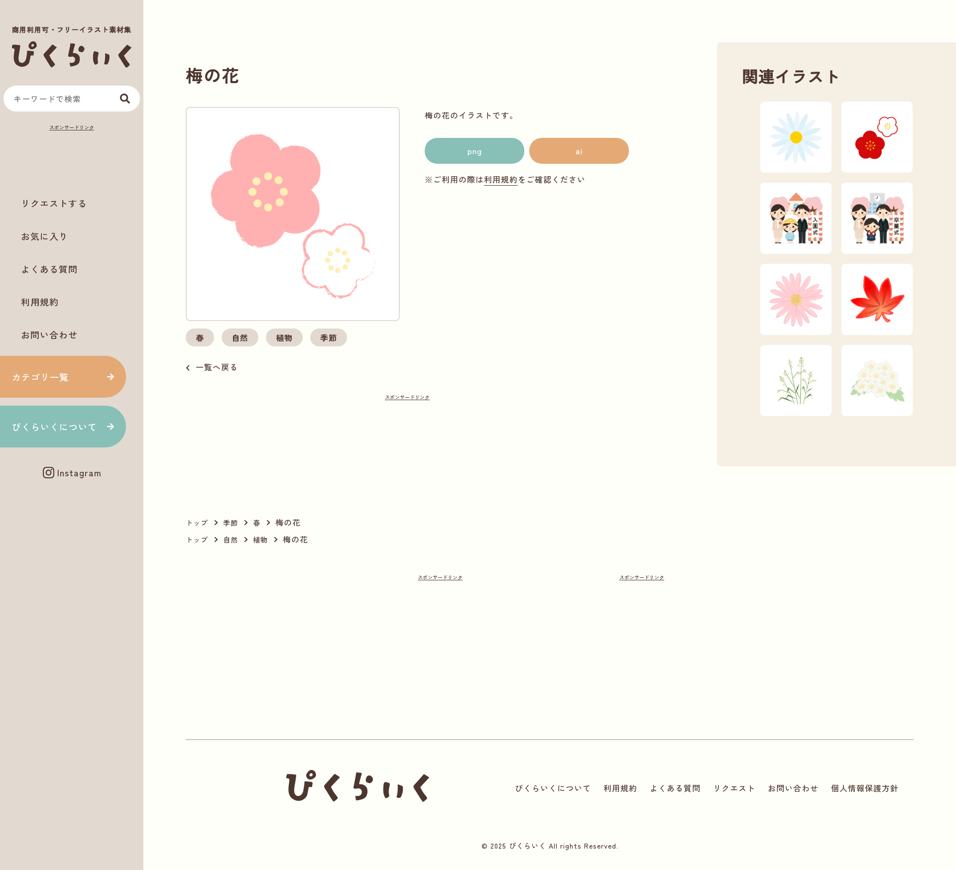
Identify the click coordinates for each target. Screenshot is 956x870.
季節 (328, 337)
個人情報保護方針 (865, 788)
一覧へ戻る (217, 367)
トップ (197, 523)
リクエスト (734, 788)
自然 (240, 337)
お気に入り (44, 235)
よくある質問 (49, 268)
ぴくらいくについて (54, 426)
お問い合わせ (49, 334)
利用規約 (40, 301)
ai (579, 151)
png (475, 151)
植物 (284, 337)
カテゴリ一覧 (40, 376)
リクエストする (54, 203)
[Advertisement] (71, 157)
